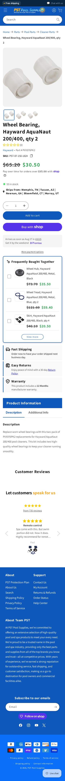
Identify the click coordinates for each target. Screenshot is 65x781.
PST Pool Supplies (36, 768)
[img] (32, 505)
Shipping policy (22, 763)
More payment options (32, 251)
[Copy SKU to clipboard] (31, 156)
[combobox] (32, 20)
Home (6, 32)
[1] (9, 115)
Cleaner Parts (47, 32)
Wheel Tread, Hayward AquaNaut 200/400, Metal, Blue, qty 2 (41, 297)
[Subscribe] (55, 707)
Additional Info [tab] (38, 412)
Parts (17, 32)
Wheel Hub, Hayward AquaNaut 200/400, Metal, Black (41, 273)
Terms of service (50, 758)
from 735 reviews (32, 510)
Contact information (43, 763)
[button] (60, 10)
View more (32, 336)
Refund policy (33, 758)
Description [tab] (14, 412)
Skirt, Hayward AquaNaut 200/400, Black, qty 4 (41, 318)
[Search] (58, 20)
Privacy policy (16, 758)
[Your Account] (54, 10)
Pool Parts (29, 32)
